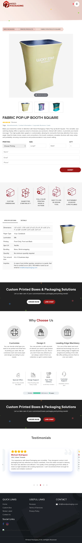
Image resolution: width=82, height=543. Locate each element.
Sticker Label (7, 511)
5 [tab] (46, 485)
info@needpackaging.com (28, 268)
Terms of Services (36, 508)
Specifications (10, 220)
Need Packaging (9, 29)
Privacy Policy (34, 511)
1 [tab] (34, 485)
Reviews (32, 504)
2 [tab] (37, 485)
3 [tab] (40, 485)
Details (24, 220)
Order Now (33, 302)
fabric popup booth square (51, 29)
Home (5, 504)
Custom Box (7, 508)
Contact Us (7, 515)
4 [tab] (43, 485)
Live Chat (49, 302)
